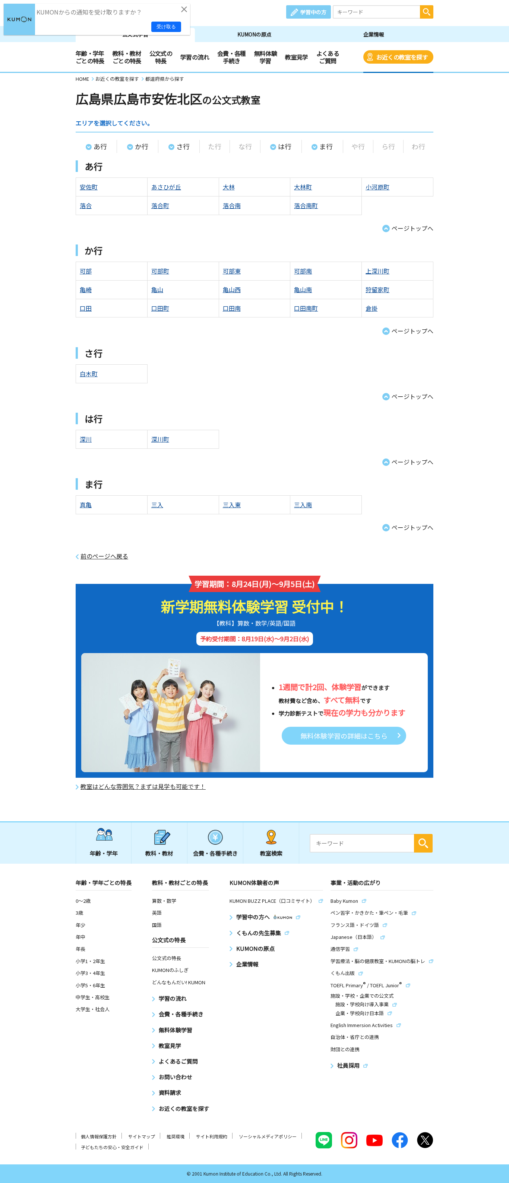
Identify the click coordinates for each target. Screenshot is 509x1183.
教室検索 (271, 853)
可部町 (160, 270)
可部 (86, 270)
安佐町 (89, 186)
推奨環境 (175, 1136)
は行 (284, 146)
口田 (86, 308)
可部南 (303, 270)
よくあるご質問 (327, 57)
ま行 (326, 146)
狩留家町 (377, 289)
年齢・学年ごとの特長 (90, 57)
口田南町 (306, 308)
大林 (229, 186)
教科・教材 (159, 853)
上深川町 (377, 270)
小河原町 (377, 186)
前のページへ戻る (104, 556)
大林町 (303, 186)
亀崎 (86, 289)
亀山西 (232, 289)
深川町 (160, 439)
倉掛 (371, 308)
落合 (86, 205)
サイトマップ (141, 1136)
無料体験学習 (265, 57)
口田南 (232, 308)
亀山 (157, 289)
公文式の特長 (160, 57)
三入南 (303, 504)
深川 (86, 439)
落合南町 (306, 205)
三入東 (232, 504)
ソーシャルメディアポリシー (268, 1136)
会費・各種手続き (231, 57)
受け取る (166, 26)
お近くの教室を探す (402, 56)
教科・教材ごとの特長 (127, 57)
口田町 (160, 308)
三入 (157, 504)
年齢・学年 (104, 853)
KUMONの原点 (254, 34)
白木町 (89, 373)
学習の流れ (194, 56)
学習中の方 (313, 12)
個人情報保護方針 (99, 1136)
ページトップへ (412, 228)
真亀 (86, 504)
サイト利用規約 (211, 1136)
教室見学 (296, 56)
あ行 (100, 146)
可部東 (232, 270)
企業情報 (373, 34)
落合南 (232, 205)
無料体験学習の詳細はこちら (344, 736)
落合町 (160, 205)
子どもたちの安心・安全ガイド (112, 1147)
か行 (141, 146)
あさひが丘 (166, 186)
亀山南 (303, 289)
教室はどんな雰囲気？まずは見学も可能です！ (143, 786)
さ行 (183, 146)
